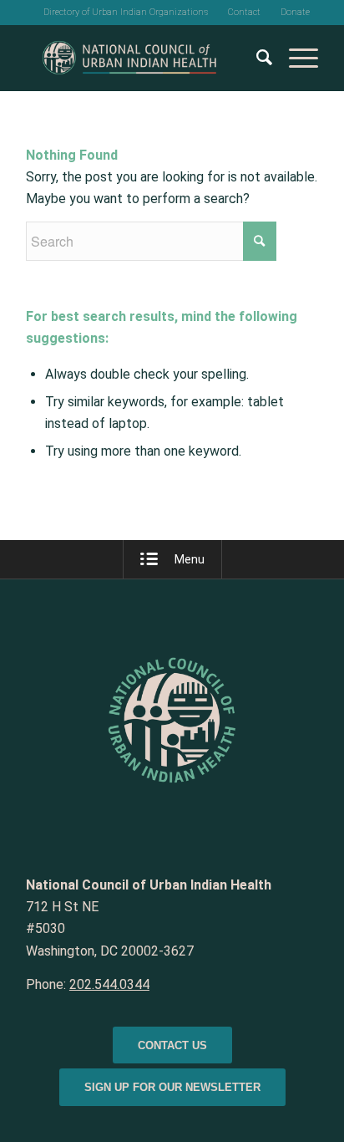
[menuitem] (126, 12)
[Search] (256, 57)
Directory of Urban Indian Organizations (125, 12)
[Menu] (295, 57)
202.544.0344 (109, 984)
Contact (244, 12)
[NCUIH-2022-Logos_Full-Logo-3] (143, 57)
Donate (295, 12)
